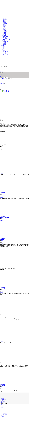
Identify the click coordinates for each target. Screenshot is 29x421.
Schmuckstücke (3, 55)
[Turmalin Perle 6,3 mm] (8, 263)
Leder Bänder (4, 58)
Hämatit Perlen (4, 15)
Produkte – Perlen (3, 409)
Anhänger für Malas (5, 53)
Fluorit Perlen (4, 13)
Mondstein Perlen (5, 23)
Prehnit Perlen (4, 26)
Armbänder (4, 56)
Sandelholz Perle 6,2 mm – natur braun (4, 217)
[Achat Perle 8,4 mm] (8, 359)
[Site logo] (2, 70)
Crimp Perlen (4, 42)
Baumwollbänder (4, 47)
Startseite (1, 78)
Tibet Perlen (4, 32)
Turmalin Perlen (4, 33)
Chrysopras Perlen (5, 10)
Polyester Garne (4, 48)
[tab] (2, 133)
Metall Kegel (4, 44)
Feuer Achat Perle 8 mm (3, 288)
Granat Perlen (4, 14)
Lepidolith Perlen (4, 21)
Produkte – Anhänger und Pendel (5, 410)
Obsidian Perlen (4, 24)
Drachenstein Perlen (5, 11)
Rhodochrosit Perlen (5, 28)
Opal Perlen (4, 25)
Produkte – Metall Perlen (4, 412)
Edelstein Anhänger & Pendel (6, 54)
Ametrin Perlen (4, 4)
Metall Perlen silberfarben (5, 41)
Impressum (2, 400)
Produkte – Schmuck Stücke (4, 413)
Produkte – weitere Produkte (4, 414)
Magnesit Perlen (4, 22)
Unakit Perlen (4, 34)
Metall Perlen (3, 40)
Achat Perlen (4, 2)
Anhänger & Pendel (4, 52)
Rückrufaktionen (2, 402)
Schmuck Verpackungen (5, 62)
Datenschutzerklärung (3, 401)
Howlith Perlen (4, 16)
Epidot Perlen (4, 12)
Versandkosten (4, 121)
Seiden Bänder (4, 59)
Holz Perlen (4, 50)
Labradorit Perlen (5, 19)
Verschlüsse (4, 61)
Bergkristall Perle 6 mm (2, 239)
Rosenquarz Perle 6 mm (3, 193)
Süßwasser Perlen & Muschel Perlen (6, 51)
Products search (1, 66)
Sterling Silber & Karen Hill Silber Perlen (7, 39)
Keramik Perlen (4, 37)
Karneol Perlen (4, 18)
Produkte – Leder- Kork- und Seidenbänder (6, 411)
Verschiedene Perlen (4, 35)
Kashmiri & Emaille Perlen (5, 36)
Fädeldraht (4, 46)
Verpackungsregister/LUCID (3, 399)
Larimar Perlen (4, 20)
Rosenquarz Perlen (5, 29)
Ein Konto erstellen (1, 420)
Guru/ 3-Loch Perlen (5, 38)
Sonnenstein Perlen (5, 31)
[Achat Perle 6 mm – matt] (8, 311)
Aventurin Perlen (4, 5)
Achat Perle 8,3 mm (2, 83)
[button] (1, 173)
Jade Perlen (4, 17)
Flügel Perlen (4, 43)
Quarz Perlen (4, 27)
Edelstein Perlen (3, 78)
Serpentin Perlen (4, 30)
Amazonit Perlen (4, 3)
